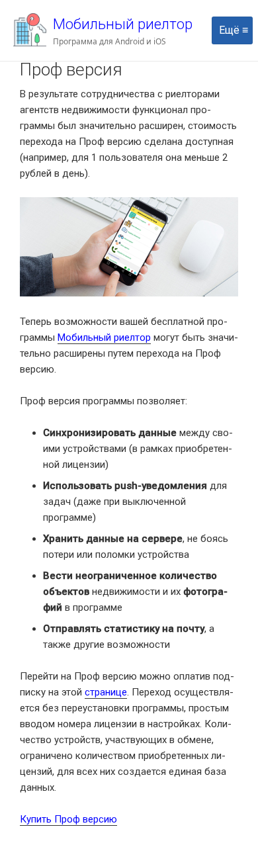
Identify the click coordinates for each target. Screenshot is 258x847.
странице (106, 692)
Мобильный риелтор (123, 24)
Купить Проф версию (68, 819)
